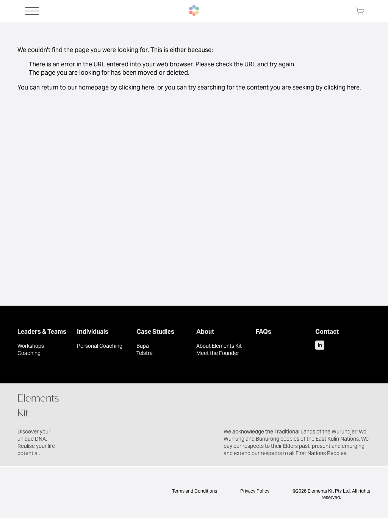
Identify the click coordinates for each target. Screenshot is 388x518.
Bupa (142, 345)
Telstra (144, 353)
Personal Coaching (99, 345)
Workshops (30, 345)
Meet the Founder (217, 353)
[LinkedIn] (319, 345)
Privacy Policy (254, 491)
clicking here (136, 87)
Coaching (29, 353)
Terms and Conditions (194, 491)
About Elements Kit (219, 345)
